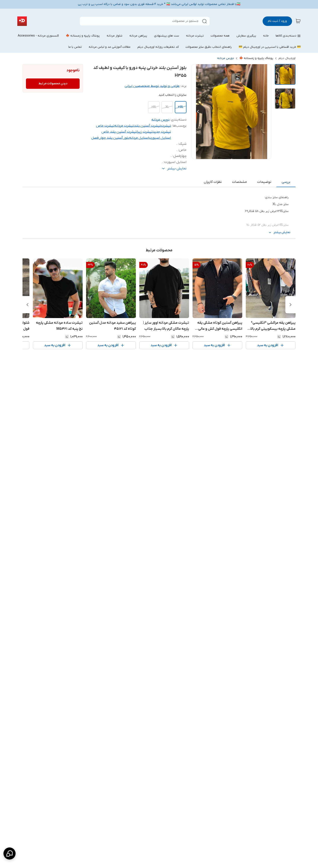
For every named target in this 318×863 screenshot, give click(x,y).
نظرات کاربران (213, 182)
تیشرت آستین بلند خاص (119, 132)
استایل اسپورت (160, 138)
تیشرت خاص (105, 126)
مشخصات (239, 182)
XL (167, 107)
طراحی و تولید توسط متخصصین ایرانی (152, 86)
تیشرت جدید (162, 132)
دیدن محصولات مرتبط (53, 83)
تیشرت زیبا (145, 132)
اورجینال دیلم (287, 58)
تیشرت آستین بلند (147, 126)
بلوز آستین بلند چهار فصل (110, 138)
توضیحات (264, 182)
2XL (153, 107)
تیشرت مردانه (124, 126)
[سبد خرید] (298, 21)
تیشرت (166, 126)
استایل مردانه (139, 138)
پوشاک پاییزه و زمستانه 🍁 (256, 58)
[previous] (290, 304)
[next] (27, 304)
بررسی (286, 182)
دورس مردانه (225, 58)
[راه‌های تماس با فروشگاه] (9, 853)
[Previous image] (198, 111)
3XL (180, 107)
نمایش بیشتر (281, 232)
